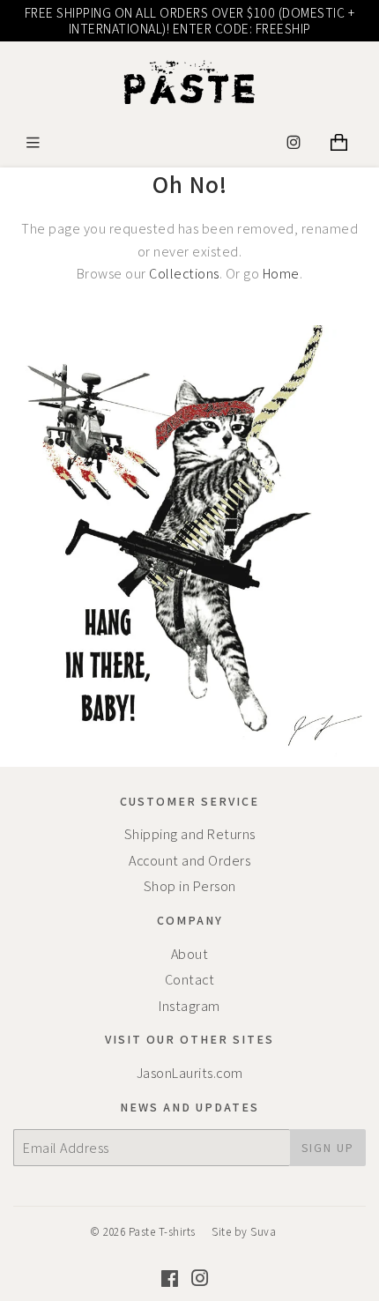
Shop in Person (190, 886)
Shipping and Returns (190, 834)
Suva (263, 1231)
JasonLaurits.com (190, 1073)
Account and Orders (189, 860)
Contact (190, 979)
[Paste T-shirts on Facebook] (170, 1280)
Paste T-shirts (162, 1231)
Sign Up (327, 1148)
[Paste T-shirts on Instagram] (200, 1280)
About (190, 954)
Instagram (189, 1006)
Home (281, 273)
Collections (184, 273)
